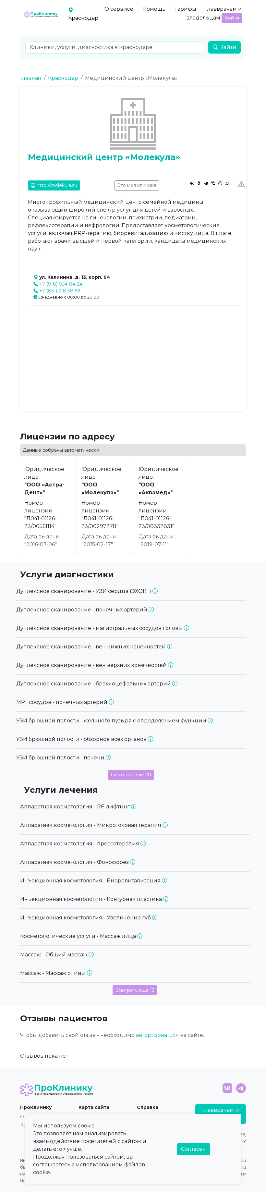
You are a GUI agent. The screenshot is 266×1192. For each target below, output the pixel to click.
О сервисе (118, 9)
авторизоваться (157, 1035)
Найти (227, 47)
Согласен (193, 1149)
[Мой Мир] (227, 183)
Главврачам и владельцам (214, 13)
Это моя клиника (136, 185)
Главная (30, 78)
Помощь (153, 9)
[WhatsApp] (220, 183)
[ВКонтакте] (192, 183)
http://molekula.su (56, 185)
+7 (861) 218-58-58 (59, 291)
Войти (231, 18)
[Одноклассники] (199, 183)
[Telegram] (206, 183)
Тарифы (185, 9)
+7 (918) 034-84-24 (60, 284)
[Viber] (213, 183)
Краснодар (63, 78)
